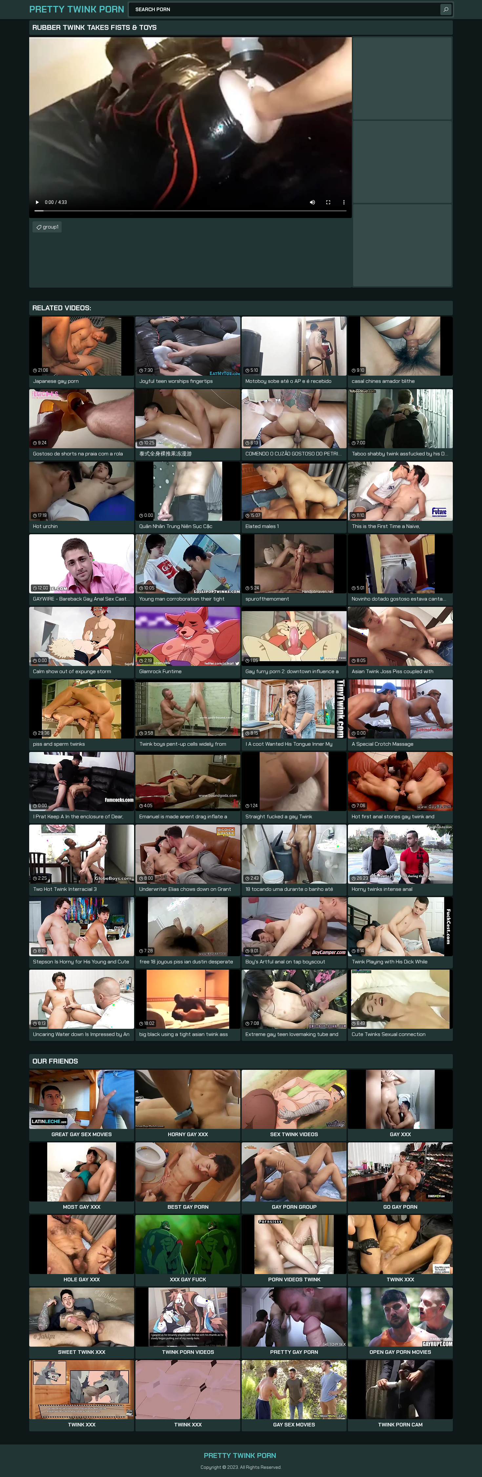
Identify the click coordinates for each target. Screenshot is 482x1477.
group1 (50, 226)
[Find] (446, 9)
